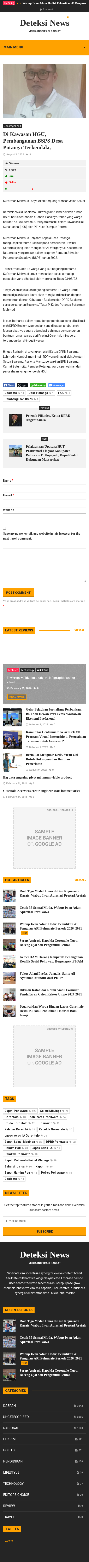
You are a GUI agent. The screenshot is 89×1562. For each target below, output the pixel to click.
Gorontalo (15, 1117)
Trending (9, 3)
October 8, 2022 (38, 724)
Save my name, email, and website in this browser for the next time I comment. (41, 536)
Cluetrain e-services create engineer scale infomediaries (41, 791)
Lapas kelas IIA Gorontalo (26, 1135)
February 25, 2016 (20, 688)
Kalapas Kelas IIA (20, 1129)
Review (9, 1506)
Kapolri (44, 1166)
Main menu (13, 47)
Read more (16, 696)
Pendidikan (13, 1461)
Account (48, 9)
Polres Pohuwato (56, 1172)
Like (11, 176)
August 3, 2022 (15, 154)
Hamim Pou (16, 1148)
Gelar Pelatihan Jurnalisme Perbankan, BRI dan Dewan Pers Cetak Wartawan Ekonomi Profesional (54, 714)
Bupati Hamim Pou (21, 1172)
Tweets (8, 1541)
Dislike (12, 182)
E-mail (8, 495)
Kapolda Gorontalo (55, 1129)
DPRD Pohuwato (61, 1141)
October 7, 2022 (38, 747)
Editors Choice (16, 1495)
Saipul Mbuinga (54, 1110)
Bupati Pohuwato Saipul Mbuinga (31, 1160)
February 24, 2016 (16, 783)
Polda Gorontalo (20, 1123)
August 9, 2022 (38, 769)
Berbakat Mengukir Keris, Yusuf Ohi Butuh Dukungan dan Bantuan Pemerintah (52, 759)
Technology (27, 670)
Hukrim (9, 1439)
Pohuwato (48, 1123)
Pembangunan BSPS (21, 399)
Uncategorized (12, 126)
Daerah (9, 1406)
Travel (9, 1517)
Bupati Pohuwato (20, 1110)
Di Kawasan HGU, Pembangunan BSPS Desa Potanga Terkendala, (33, 140)
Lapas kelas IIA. (46, 1148)
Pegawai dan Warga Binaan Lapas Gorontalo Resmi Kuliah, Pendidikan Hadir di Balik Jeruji (52, 1011)
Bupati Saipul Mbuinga (23, 1141)
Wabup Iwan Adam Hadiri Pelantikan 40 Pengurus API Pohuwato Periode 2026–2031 (51, 928)
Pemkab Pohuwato (21, 1154)
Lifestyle (11, 1472)
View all (80, 630)
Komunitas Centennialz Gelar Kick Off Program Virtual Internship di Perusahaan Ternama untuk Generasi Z (56, 736)
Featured (13, 670)
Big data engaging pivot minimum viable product (37, 777)
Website (8, 510)
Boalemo (14, 393)
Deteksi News (44, 23)
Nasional (11, 1428)
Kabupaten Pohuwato (48, 1117)
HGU (64, 393)
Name (8, 480)
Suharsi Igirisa (18, 1166)
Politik (9, 1450)
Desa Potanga (41, 393)
